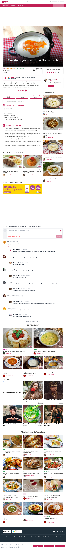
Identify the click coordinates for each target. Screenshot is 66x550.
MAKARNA (5, 493)
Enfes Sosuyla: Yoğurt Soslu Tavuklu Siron (14, 351)
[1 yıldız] (48, 72)
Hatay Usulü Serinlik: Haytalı (30, 496)
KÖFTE (4, 169)
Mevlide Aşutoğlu (11, 269)
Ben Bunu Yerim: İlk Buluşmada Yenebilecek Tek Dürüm (52, 496)
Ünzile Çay (9, 282)
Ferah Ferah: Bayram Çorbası (51, 372)
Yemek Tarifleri (13, 1)
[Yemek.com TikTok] (50, 531)
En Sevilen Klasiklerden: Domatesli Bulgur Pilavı (32, 171)
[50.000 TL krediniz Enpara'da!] (22, 189)
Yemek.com (16, 249)
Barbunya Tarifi (20, 5)
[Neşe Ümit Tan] (10, 276)
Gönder (59, 236)
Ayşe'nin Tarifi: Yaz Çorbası (50, 179)
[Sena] (4, 242)
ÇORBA (44, 109)
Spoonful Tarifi (13, 5)
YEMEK (4, 68)
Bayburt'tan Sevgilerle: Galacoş (31, 473)
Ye (30, 1)
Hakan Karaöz (10, 295)
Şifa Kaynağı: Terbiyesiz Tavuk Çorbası (44, 351)
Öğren (34, 1)
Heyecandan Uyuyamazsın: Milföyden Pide (30, 451)
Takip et (51, 85)
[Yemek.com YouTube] (54, 531)
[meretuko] (4, 256)
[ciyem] (4, 308)
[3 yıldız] (52, 72)
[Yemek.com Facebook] (60, 531)
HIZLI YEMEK (5, 349)
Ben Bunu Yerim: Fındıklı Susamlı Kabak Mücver (11, 451)
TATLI (28, 494)
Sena (8, 241)
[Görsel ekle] (61, 231)
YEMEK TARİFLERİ (11, 68)
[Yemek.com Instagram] (47, 531)
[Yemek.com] (5, 2)
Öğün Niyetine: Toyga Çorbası (51, 111)
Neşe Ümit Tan (16, 275)
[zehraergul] (10, 315)
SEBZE (4, 449)
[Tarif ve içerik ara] (50, 2)
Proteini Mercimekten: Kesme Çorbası (11, 372)
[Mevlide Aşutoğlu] (4, 269)
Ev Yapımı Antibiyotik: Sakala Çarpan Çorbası (52, 134)
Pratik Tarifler (5, 5)
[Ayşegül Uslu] (10, 263)
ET (23, 471)
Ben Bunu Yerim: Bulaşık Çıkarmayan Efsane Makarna (10, 496)
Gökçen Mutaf (52, 79)
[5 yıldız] (56, 72)
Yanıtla (8, 246)
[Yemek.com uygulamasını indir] (7, 531)
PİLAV (24, 169)
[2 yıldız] (50, 72)
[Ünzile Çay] (4, 282)
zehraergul (15, 314)
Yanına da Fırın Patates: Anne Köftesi (10, 171)
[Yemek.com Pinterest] (62, 531)
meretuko (9, 256)
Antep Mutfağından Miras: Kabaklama (51, 519)
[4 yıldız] (54, 72)
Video (19, 1)
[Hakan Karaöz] (4, 295)
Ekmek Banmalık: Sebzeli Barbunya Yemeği (53, 474)
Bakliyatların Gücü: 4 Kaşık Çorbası (52, 157)
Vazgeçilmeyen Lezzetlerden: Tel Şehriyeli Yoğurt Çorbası (32, 372)
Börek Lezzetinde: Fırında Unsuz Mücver (52, 451)
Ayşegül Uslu (16, 262)
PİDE (24, 449)
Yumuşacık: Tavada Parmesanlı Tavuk (11, 474)
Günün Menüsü (25, 1)
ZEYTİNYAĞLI (46, 471)
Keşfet (38, 1)
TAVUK (4, 471)
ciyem (8, 308)
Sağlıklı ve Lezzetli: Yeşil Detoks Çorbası (11, 518)
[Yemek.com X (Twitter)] (57, 531)
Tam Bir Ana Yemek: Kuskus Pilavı (32, 518)
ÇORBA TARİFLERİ (20, 68)
